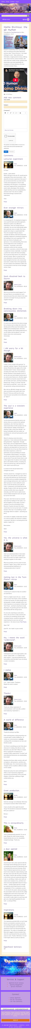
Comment (6, 110)
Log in (17, 1)
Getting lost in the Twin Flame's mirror (15, 578)
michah (16, 914)
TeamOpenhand (15, 32)
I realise (7, 670)
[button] (6, 19)
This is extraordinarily (14, 823)
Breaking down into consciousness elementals (15, 310)
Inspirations (9, 910)
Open (15, 213)
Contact (12, 1)
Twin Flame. (23, 622)
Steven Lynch (17, 284)
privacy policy (18, 1027)
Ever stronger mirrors (14, 208)
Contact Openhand (15, 997)
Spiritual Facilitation (16, 986)
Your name (7, 99)
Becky (15, 795)
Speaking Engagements (16, 984)
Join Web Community (16, 1001)
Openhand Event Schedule (16, 983)
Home (3, 1)
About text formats (9, 130)
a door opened (10, 849)
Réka (15, 855)
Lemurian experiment (13, 159)
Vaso (15, 163)
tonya (15, 828)
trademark (21, 1025)
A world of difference (14, 720)
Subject (6, 105)
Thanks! (7, 693)
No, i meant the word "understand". (14, 639)
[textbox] (15, 121)
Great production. (12, 790)
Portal (7, 1)
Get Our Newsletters (16, 999)
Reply (5, 201)
